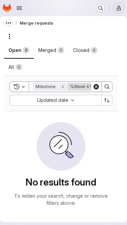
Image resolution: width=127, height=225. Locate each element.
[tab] (19, 50)
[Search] (107, 86)
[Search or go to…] (101, 8)
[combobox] (55, 100)
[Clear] (96, 87)
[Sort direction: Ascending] (107, 100)
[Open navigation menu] (19, 8)
